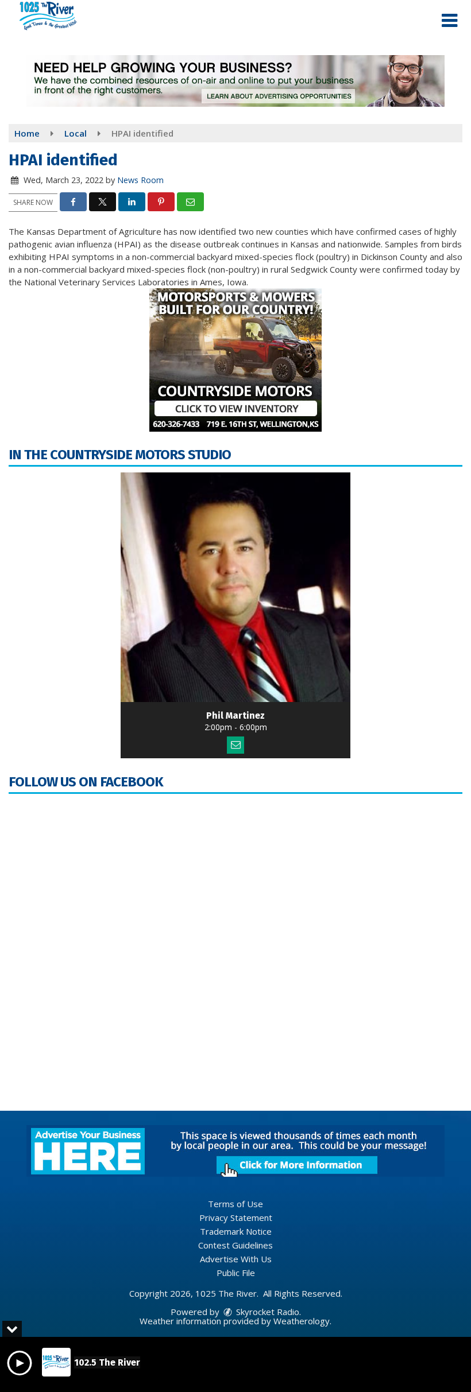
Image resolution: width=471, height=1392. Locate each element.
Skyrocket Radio (266, 1311)
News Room (140, 180)
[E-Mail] (235, 745)
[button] (449, 20)
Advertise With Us (236, 1259)
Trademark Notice (236, 1231)
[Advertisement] (235, 81)
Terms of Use (235, 1203)
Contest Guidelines (235, 1245)
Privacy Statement (235, 1217)
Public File (236, 1272)
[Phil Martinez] (235, 587)
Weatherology (301, 1321)
